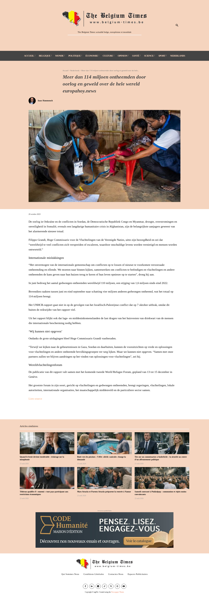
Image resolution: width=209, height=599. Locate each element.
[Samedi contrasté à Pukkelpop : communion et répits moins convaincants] (162, 478)
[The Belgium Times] (104, 18)
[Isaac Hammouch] (33, 100)
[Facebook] (31, 410)
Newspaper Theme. (117, 592)
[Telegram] (98, 586)
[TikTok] (104, 586)
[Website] (117, 586)
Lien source (35, 398)
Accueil (65, 70)
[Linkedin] (91, 586)
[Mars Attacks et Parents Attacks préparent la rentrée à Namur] (104, 478)
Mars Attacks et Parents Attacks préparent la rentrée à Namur (104, 492)
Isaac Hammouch (45, 101)
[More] (45, 410)
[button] (177, 25)
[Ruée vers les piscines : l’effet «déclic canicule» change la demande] (104, 443)
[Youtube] (123, 586)
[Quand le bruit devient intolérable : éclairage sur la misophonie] (47, 443)
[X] (38, 410)
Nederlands (74, 70)
